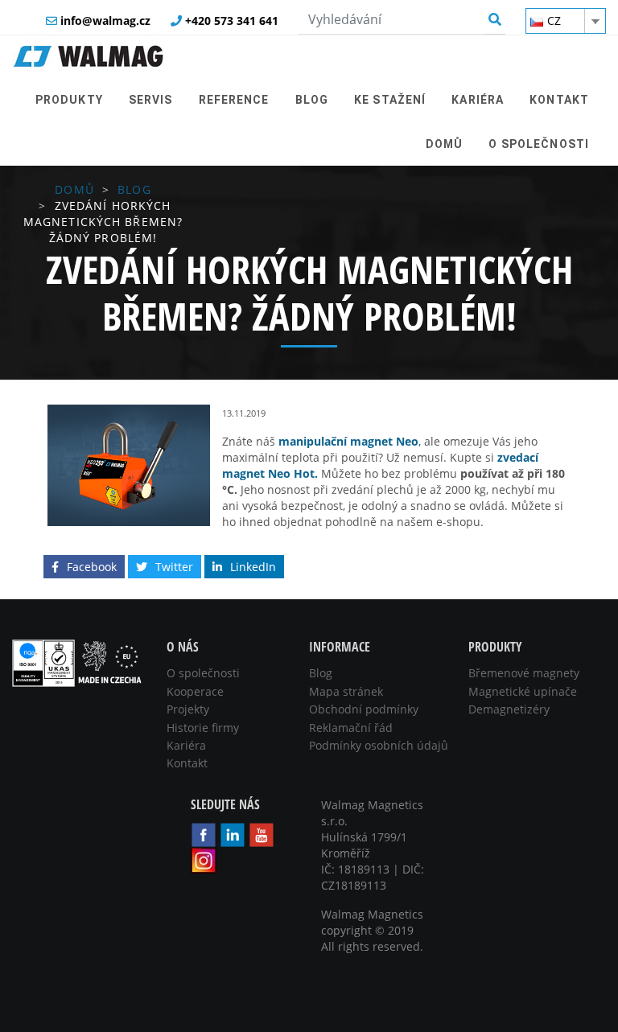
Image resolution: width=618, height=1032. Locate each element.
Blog (133, 189)
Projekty (188, 709)
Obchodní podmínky (363, 709)
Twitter (174, 566)
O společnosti (203, 672)
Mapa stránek (346, 691)
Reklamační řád (351, 727)
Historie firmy (203, 727)
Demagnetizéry (509, 709)
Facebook (92, 566)
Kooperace (195, 691)
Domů (74, 189)
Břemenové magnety (523, 672)
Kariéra (186, 745)
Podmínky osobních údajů (378, 745)
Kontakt (187, 763)
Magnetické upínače (522, 691)
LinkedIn (253, 566)
